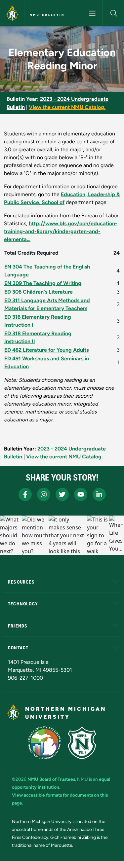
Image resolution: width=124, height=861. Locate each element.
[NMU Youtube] (80, 494)
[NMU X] (62, 494)
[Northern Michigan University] (12, 13)
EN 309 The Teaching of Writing (42, 283)
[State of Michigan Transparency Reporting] (44, 742)
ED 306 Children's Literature (38, 292)
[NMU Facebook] (25, 494)
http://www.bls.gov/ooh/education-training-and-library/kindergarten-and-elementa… (60, 231)
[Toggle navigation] (92, 13)
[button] (113, 13)
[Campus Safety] (82, 742)
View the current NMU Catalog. (67, 107)
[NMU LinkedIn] (99, 494)
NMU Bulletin (47, 15)
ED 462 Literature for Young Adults (46, 350)
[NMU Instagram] (43, 494)
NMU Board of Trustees (51, 779)
